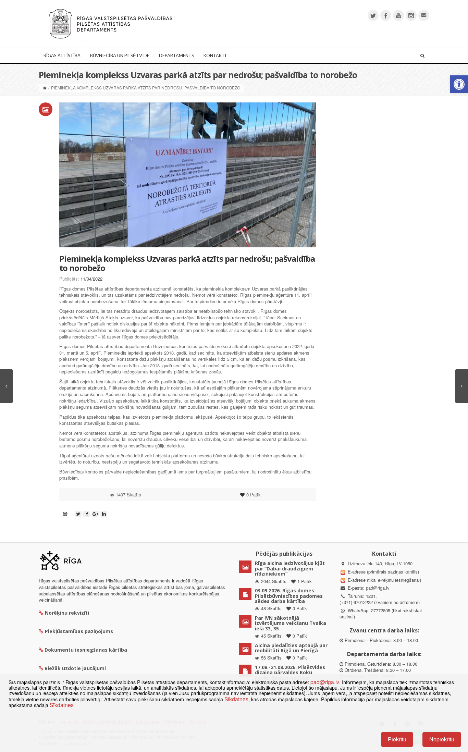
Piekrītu (397, 739)
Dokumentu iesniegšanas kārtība (86, 649)
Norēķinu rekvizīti (67, 612)
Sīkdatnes (236, 699)
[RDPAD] (111, 23)
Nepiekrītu (441, 739)
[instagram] (411, 15)
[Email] (423, 15)
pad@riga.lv (378, 587)
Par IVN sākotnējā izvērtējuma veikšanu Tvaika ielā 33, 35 (290, 623)
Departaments (176, 55)
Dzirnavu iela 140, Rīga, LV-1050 (380, 563)
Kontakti (215, 55)
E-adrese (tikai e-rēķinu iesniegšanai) (383, 580)
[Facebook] (385, 15)
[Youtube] (398, 15)
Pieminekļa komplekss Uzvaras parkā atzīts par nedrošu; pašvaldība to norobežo (187, 263)
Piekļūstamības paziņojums (79, 631)
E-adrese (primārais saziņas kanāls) (383, 571)
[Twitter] (373, 15)
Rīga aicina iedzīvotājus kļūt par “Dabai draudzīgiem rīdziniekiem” (290, 568)
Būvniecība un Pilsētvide (119, 55)
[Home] (45, 87)
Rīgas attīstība (62, 55)
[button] (459, 84)
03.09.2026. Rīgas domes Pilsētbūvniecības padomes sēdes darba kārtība (289, 595)
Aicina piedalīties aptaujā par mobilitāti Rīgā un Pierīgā (291, 648)
